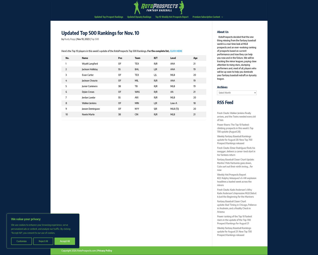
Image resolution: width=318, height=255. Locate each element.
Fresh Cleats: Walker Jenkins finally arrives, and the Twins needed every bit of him (236, 116)
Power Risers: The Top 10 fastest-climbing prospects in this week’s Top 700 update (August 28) (235, 128)
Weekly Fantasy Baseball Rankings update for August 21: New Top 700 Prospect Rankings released (234, 231)
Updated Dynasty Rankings (139, 17)
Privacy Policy (104, 250)
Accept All (65, 241)
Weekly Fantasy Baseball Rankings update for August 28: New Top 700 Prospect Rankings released (234, 140)
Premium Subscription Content (206, 17)
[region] (43, 231)
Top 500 (95, 39)
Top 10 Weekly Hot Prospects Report (171, 17)
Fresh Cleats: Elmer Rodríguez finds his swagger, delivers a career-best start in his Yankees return (236, 151)
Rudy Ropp (70, 39)
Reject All (43, 241)
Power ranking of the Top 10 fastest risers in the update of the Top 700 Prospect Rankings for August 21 (234, 220)
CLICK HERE (176, 51)
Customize (22, 241)
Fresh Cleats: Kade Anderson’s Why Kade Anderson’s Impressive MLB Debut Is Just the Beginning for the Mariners (236, 193)
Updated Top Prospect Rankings (108, 17)
